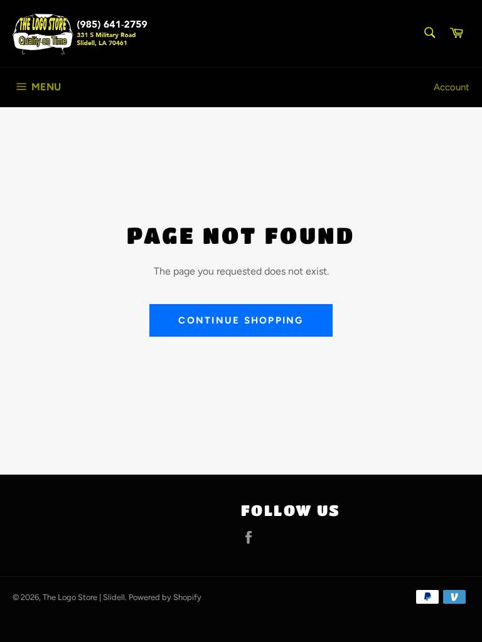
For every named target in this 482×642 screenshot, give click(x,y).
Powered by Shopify (165, 597)
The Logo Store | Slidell (84, 597)
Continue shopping (240, 320)
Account (451, 87)
